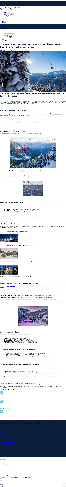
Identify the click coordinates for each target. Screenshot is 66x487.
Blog (3, 21)
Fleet (3, 20)
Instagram (2, 448)
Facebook (2, 449)
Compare (1, 486)
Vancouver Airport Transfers (9, 13)
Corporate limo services (8, 16)
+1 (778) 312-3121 (5, 5)
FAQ (2, 432)
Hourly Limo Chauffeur (8, 17)
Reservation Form (5, 434)
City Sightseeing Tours (8, 37)
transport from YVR (11, 286)
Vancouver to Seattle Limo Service (8, 441)
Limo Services (4, 12)
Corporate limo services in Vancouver (8, 442)
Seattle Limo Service (7, 15)
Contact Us (4, 22)
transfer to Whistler (57, 114)
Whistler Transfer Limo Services (9, 14)
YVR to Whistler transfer (8, 101)
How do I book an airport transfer (7, 293)
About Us (3, 11)
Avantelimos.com (5, 389)
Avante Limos (2, 334)
